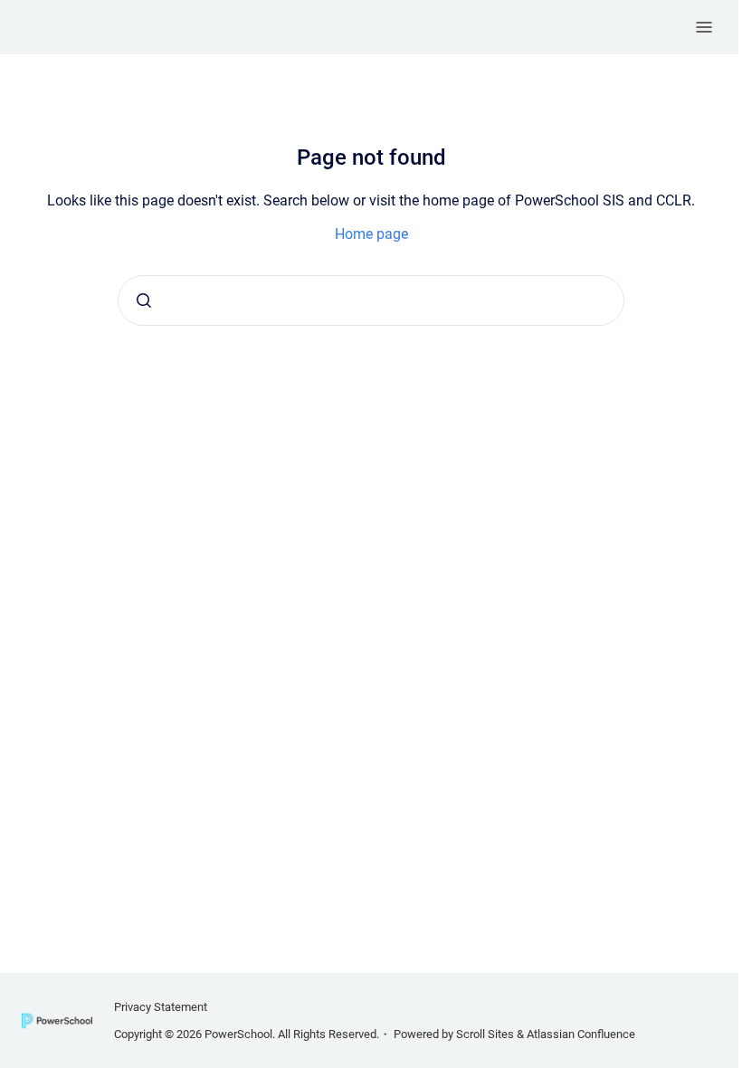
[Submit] (143, 300)
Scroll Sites (485, 1034)
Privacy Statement (160, 1007)
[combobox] (371, 300)
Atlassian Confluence (581, 1034)
